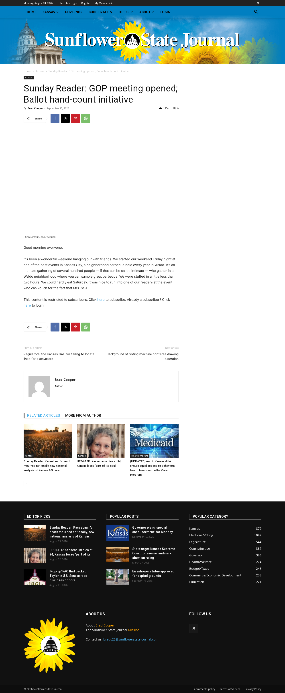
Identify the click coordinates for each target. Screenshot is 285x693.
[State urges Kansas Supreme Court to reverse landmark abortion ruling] (117, 554)
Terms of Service (230, 689)
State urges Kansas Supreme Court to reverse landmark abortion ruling (153, 553)
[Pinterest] (75, 118)
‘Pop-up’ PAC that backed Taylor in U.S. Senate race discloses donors (68, 576)
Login (165, 12)
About (144, 12)
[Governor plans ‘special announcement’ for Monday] (117, 533)
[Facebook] (55, 118)
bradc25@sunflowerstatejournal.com (130, 639)
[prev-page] (26, 483)
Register (85, 3)
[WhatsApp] (85, 118)
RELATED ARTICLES (43, 415)
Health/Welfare (139, 455)
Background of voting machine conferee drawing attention (143, 356)
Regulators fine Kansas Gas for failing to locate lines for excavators (59, 356)
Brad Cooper (35, 108)
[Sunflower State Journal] (142, 41)
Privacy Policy (253, 689)
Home (31, 12)
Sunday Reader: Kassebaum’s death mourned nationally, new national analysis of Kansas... (71, 532)
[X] (258, 3)
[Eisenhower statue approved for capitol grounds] (117, 577)
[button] (256, 12)
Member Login (68, 3)
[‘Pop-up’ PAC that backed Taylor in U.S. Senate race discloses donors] (35, 577)
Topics (123, 12)
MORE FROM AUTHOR (83, 415)
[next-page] (33, 483)
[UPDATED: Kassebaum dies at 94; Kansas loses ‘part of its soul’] (101, 441)
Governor (73, 12)
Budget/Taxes (100, 12)
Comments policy (204, 689)
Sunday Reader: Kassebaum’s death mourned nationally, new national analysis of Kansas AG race (47, 466)
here (101, 299)
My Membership (104, 3)
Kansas (49, 12)
